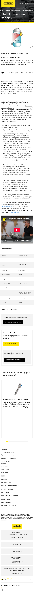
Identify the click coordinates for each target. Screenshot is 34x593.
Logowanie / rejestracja (13, 322)
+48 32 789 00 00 (17, 551)
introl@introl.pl (17, 544)
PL (26, 3)
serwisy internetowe (9, 588)
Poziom (7, 10)
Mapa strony (6, 499)
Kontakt (4, 472)
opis (3, 73)
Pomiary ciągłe (15, 10)
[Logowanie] (23, 3)
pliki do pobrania (21, 73)
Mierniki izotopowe (27, 10)
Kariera (4, 479)
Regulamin (5, 492)
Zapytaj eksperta (11, 344)
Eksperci (3, 463)
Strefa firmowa (7, 489)
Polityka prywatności (9, 496)
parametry (10, 73)
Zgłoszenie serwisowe (7, 452)
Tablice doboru (5, 461)
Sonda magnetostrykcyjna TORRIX (15, 399)
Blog (3, 476)
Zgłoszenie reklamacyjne (8, 455)
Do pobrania (6, 482)
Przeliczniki (4, 466)
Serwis (4, 449)
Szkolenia (5, 469)
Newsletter (6, 502)
